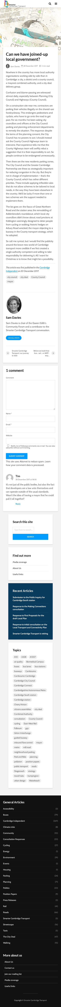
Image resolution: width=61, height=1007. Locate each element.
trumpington (33, 776)
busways (18, 671)
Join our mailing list (13, 974)
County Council (38, 277)
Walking (6, 942)
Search (30, 537)
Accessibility (8, 808)
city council (12, 277)
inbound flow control (23, 742)
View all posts (13, 338)
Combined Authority (23, 714)
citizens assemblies (22, 709)
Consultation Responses (14, 839)
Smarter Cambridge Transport (16, 918)
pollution (18, 761)
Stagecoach (19, 771)
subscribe (9, 448)
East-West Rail (30, 723)
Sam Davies (15, 66)
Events (6, 863)
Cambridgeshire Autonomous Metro (30, 690)
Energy (6, 851)
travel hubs (19, 776)
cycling (17, 723)
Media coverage (20, 562)
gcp (27, 728)
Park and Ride (20, 756)
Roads (6, 912)
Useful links (18, 574)
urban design (19, 780)
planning (33, 756)
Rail (5, 906)
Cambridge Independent (14, 821)
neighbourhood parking (24, 752)
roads (34, 766)
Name (9, 413)
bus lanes (27, 666)
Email (9, 424)
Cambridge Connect (23, 685)
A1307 (33, 657)
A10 (16, 657)
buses (16, 666)
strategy (31, 771)
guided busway (20, 737)
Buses (5, 814)
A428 (23, 657)
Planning (7, 881)
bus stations (40, 666)
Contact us (9, 968)
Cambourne (30, 671)
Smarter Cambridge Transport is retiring (30, 633)
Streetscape (8, 924)
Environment (9, 857)
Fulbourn (18, 728)
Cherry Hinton (20, 704)
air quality (18, 661)
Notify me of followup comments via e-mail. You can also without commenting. (30, 447)
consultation (19, 718)
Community (8, 833)
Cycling (6, 845)
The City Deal (9, 936)
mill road (27, 747)
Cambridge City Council (24, 680)
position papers (32, 761)
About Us (17, 568)
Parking (6, 875)
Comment (10, 378)
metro (17, 747)
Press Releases (9, 900)
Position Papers (10, 894)
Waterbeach (34, 780)
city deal (24, 277)
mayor (10, 281)
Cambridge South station (25, 695)
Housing (7, 869)
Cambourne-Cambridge (24, 676)
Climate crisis (9, 827)
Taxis (5, 930)
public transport (21, 766)
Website (9, 435)
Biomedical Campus (35, 661)
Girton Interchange (22, 733)
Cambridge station (22, 699)
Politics (6, 888)
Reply (18, 503)
